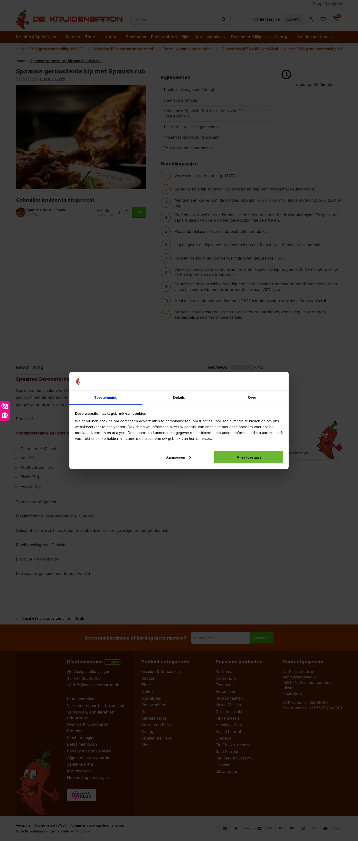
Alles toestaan (249, 457)
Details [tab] (179, 397)
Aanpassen (175, 457)
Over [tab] (252, 397)
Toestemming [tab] (105, 397)
